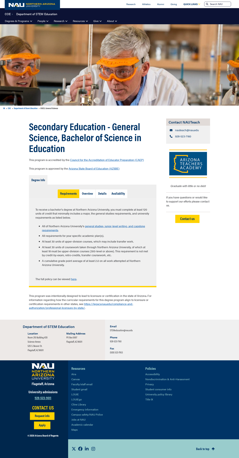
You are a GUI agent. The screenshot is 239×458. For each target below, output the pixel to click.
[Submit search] (206, 4)
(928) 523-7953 (116, 352)
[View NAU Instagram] (93, 448)
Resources (79, 21)
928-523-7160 (115, 341)
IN (4, 108)
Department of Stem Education (26, 108)
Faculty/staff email (82, 384)
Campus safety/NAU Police (87, 414)
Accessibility (152, 374)
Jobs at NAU (78, 419)
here (73, 279)
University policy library (158, 394)
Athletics (146, 4)
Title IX (149, 399)
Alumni (160, 4)
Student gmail (79, 389)
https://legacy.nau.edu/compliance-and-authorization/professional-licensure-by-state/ (81, 306)
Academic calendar (82, 424)
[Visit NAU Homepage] (43, 371)
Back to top (202, 448)
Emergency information (84, 409)
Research (131, 4)
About (110, 21)
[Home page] (32, 5)
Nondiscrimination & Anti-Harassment (167, 379)
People (41, 21)
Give (96, 21)
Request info (42, 415)
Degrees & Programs (17, 21)
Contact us (187, 218)
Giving (174, 4)
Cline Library (78, 404)
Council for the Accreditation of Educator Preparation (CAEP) (107, 160)
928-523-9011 (43, 397)
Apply (42, 425)
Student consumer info (158, 389)
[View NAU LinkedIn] (87, 448)
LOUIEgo (76, 399)
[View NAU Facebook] (80, 448)
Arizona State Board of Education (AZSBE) (94, 168)
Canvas (75, 379)
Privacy (149, 384)
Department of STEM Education (36, 13)
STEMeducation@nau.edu (121, 330)
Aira (73, 374)
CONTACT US (43, 407)
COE (8, 13)
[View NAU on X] (74, 448)
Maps (74, 429)
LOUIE (75, 394)
